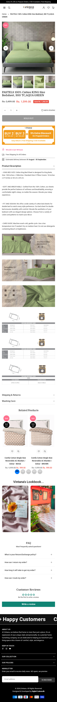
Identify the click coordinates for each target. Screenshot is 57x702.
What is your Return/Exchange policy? (20, 554)
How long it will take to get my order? (20, 570)
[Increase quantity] (17, 110)
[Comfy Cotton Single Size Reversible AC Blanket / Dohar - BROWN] (41, 431)
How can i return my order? (16, 562)
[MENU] (4, 7)
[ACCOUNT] (43, 7)
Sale (5, 25)
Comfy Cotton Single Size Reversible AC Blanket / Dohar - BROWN (41, 461)
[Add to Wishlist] (12, 451)
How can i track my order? (15, 578)
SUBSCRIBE (47, 680)
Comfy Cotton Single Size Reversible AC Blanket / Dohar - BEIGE (15, 461)
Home (4, 14)
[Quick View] (18, 451)
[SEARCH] (9, 7)
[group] (28, 48)
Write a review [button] (28, 604)
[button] (53, 7)
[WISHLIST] (48, 7)
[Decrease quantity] (5, 110)
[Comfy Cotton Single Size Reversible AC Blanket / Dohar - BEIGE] (15, 431)
